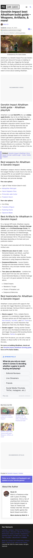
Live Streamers (12, 378)
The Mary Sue (17, 535)
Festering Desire (7, 210)
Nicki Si (5, 24)
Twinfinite (4, 530)
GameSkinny (24, 533)
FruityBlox (8, 537)
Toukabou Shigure (8, 207)
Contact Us (11, 540)
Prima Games (6, 532)
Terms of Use (10, 542)
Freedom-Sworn (7, 197)
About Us (4, 540)
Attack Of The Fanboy (21, 530)
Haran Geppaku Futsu (9, 191)
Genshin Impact (12, 473)
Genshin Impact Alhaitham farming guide (17, 347)
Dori (22, 320)
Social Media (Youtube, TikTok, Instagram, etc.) (16, 389)
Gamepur (11, 530)
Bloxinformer (16, 537)
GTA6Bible (24, 537)
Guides (20, 473)
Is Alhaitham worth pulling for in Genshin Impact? (7, 417)
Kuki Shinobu (6, 320)
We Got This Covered (24, 532)
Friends (9, 383)
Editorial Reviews (13, 373)
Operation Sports (7, 535)
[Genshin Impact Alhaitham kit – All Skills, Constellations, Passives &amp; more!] (22, 410)
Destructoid (5, 533)
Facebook (22, 478)
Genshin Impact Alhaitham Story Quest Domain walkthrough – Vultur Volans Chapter (16, 154)
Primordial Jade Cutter (9, 194)
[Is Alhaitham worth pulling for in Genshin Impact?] (7, 410)
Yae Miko (14, 320)
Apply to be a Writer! (21, 542)
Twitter (13, 478)
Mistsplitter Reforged (9, 188)
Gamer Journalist (15, 533)
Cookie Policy (20, 540)
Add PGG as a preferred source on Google (12, 30)
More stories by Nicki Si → (19, 515)
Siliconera (13, 532)
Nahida (12, 334)
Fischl (27, 320)
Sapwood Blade (7, 213)
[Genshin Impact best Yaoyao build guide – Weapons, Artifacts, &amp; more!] (7, 427)
